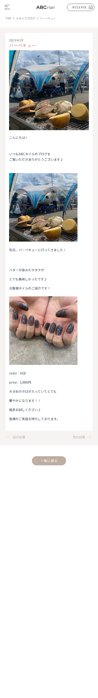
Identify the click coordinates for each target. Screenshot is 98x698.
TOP (8, 18)
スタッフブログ (25, 18)
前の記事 (19, 437)
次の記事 (78, 437)
